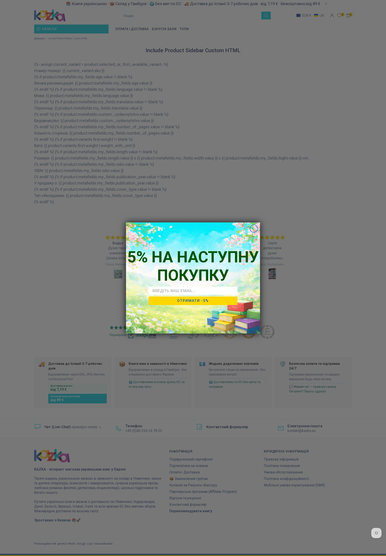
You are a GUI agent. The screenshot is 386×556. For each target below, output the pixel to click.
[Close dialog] (254, 228)
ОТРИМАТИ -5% (193, 301)
